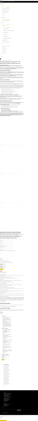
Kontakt (2, 56)
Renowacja (2, 5)
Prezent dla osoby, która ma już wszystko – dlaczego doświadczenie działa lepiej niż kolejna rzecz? (7, 320)
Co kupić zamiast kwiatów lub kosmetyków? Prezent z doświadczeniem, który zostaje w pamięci (7, 326)
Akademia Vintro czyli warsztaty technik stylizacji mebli (8, 30)
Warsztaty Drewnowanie (5, 36)
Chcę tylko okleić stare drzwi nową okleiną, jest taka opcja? (6, 285)
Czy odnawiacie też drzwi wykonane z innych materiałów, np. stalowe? (7, 287)
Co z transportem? (2, 279)
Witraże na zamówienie (6, 395)
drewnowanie (8, 366)
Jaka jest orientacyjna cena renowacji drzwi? (4, 296)
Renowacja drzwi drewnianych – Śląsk (7, 393)
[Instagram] (1, 2)
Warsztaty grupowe (4, 25)
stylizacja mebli (5, 376)
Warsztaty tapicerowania (5, 32)
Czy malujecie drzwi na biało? (3, 292)
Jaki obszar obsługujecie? (2, 274)
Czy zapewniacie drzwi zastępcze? (3, 283)
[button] (12, 274)
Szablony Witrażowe (4, 52)
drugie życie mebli (5, 367)
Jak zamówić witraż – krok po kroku (7, 396)
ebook (7, 367)
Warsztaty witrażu (5, 34)
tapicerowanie (7, 378)
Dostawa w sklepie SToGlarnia (7, 404)
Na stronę (4, 62)
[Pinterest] (2, 2)
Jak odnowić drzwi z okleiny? (5, 308)
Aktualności (1, 62)
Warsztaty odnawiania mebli (6, 28)
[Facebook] (0, 2)
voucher (4, 379)
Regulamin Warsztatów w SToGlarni (7, 401)
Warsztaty (2, 22)
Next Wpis (1, 313)
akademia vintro (5, 366)
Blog (1, 54)
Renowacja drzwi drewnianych (11, 62)
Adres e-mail (1, 417)
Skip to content (1, 0)
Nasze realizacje (6, 62)
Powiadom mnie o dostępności (3, 420)
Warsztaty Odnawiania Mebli (5, 303)
